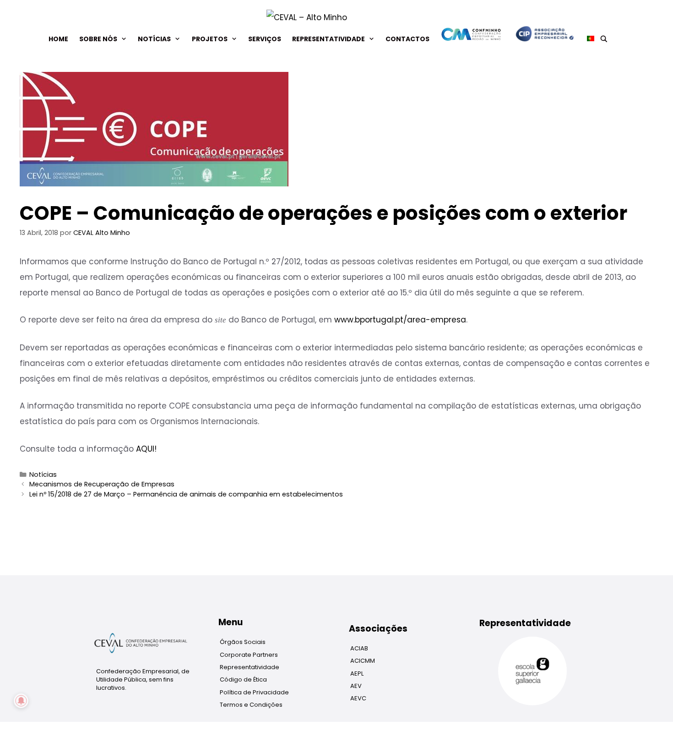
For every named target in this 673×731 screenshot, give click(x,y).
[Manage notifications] (21, 700)
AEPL (357, 673)
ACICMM (362, 660)
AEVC (358, 698)
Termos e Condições (251, 704)
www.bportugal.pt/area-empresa (400, 319)
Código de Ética (243, 679)
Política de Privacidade (254, 692)
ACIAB (359, 648)
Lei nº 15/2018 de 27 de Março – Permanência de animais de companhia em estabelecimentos (186, 494)
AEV (356, 686)
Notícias (154, 39)
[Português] (587, 39)
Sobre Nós (98, 39)
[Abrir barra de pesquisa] (603, 39)
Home (58, 39)
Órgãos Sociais (243, 642)
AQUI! (146, 448)
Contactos (407, 39)
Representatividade (328, 39)
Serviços (264, 39)
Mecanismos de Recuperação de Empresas (101, 484)
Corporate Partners (249, 654)
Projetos (210, 39)
